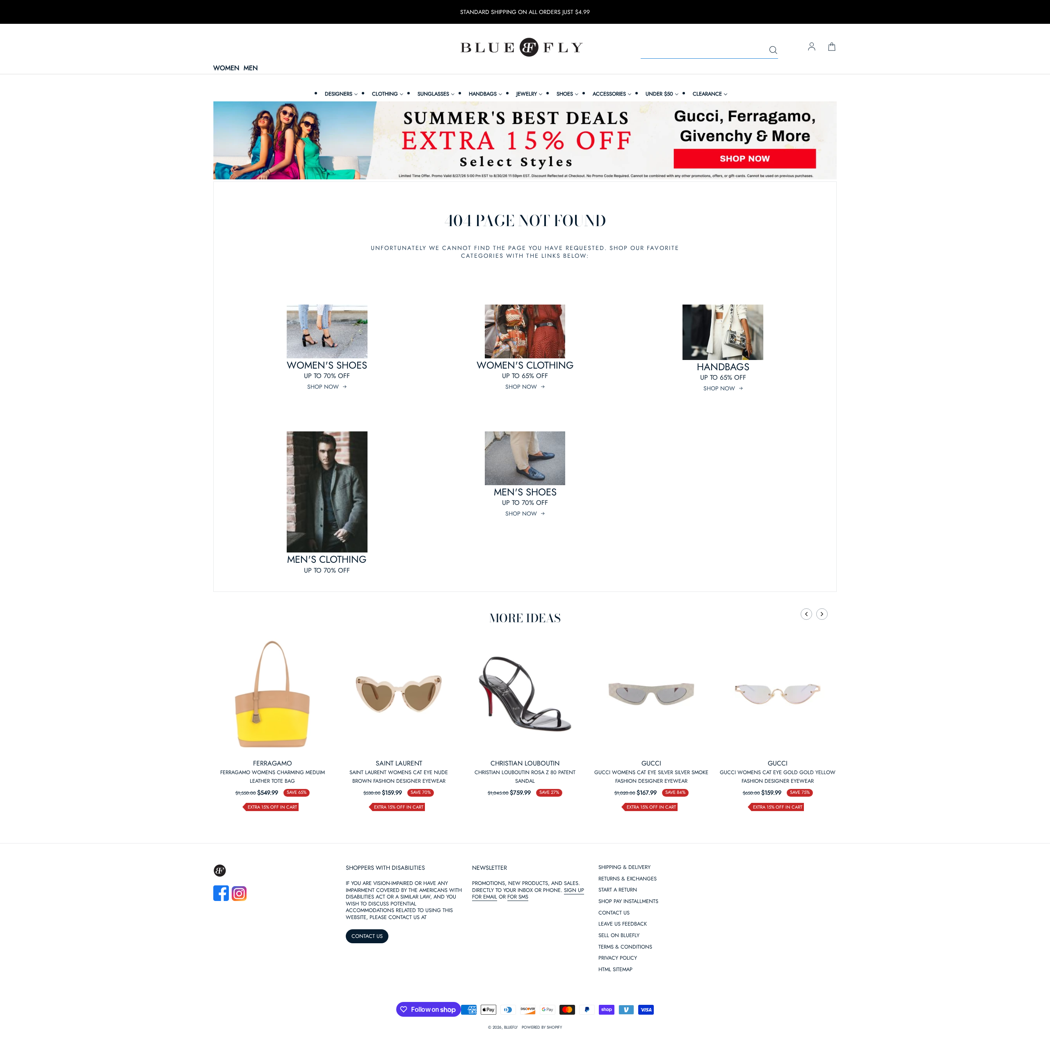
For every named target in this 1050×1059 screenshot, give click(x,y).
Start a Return (617, 890)
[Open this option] (272, 694)
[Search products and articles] (773, 50)
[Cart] (832, 47)
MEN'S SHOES (525, 492)
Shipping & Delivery (624, 867)
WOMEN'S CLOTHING (525, 365)
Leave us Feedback (622, 924)
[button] (806, 614)
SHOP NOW (323, 387)
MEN (251, 68)
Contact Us (614, 913)
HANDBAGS (723, 367)
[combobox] (709, 50)
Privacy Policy (617, 958)
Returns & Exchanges (627, 879)
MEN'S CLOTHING (327, 559)
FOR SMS (517, 897)
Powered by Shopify (542, 1027)
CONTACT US (367, 936)
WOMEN (226, 68)
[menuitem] (340, 93)
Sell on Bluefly (618, 935)
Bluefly (511, 1027)
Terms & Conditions (625, 947)
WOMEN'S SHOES (327, 365)
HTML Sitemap (615, 969)
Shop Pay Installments (628, 901)
